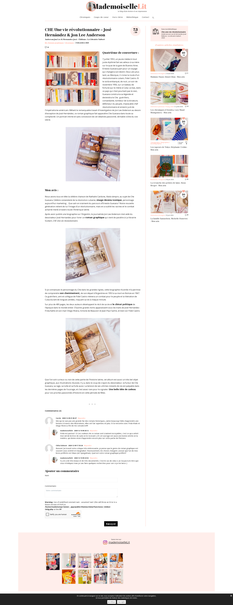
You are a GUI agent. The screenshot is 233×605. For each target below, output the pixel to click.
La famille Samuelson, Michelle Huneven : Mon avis (168, 220)
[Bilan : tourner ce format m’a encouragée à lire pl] (100, 576)
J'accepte (121, 602)
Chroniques (85, 17)
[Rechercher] (153, 18)
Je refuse (111, 602)
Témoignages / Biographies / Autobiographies (160, 143)
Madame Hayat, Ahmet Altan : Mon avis (167, 77)
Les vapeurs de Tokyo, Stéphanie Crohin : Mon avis (168, 148)
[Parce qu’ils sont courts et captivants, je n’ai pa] (68, 560)
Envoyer (111, 523)
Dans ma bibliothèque (173, 33)
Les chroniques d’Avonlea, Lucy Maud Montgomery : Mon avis (167, 111)
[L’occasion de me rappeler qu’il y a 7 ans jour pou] (116, 560)
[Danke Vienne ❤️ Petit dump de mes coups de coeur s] (53, 560)
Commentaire (50, 486)
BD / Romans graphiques (54, 43)
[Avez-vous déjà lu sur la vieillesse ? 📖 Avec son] (84, 560)
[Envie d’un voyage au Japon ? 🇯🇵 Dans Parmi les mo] (84, 576)
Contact (145, 17)
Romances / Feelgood (157, 179)
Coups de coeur (101, 17)
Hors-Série (117, 17)
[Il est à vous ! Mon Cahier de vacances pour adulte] (68, 576)
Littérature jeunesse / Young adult (162, 106)
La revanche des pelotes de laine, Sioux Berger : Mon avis (168, 184)
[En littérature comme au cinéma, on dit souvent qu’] (116, 576)
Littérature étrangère (157, 73)
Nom (47, 475)
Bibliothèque (132, 17)
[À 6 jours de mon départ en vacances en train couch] (100, 560)
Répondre (81, 418)
